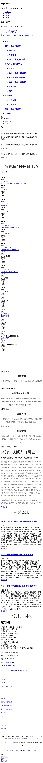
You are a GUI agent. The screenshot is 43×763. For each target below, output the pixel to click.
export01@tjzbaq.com (12, 32)
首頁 (7, 41)
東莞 (36, 738)
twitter (7, 13)
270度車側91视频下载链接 (10, 250)
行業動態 (12, 104)
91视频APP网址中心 (13, 64)
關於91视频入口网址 (13, 46)
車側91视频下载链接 (17, 82)
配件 (11, 91)
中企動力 (32, 738)
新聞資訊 (9, 95)
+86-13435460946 (9, 662)
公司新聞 (12, 100)
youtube (7, 17)
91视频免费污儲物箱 (17, 77)
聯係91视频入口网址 (17, 59)
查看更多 (4, 139)
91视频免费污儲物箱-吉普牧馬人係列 (14, 183)
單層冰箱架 (5, 338)
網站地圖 (4, 761)
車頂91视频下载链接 (17, 73)
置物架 (11, 68)
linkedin (7, 15)
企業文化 (12, 55)
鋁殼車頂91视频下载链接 (9, 272)
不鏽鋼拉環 (5, 316)
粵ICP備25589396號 (14, 738)
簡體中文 (8, 121)
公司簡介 (12, 50)
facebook (8, 12)
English (8, 113)
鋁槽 (2, 294)
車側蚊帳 (12, 86)
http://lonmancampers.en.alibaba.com (17, 670)
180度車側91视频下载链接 (10, 228)
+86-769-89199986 (11, 30)
